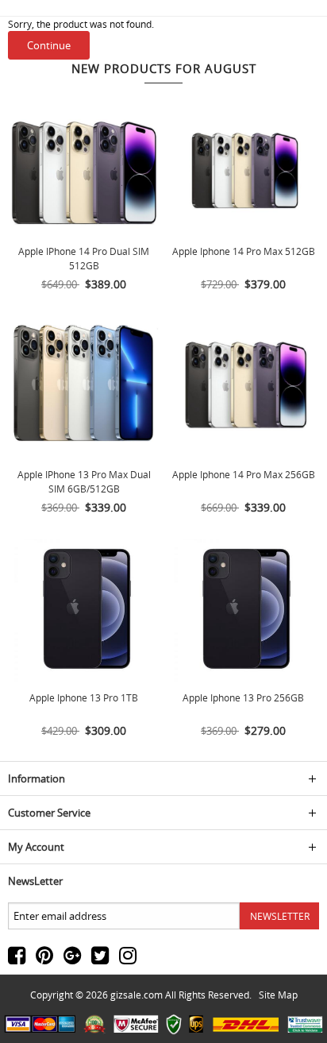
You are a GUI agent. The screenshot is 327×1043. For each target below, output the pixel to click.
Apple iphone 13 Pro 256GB (243, 697)
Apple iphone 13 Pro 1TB (83, 697)
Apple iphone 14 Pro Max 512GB (243, 251)
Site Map (278, 994)
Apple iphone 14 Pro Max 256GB (243, 474)
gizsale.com (136, 994)
